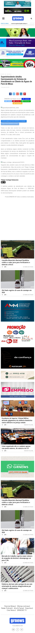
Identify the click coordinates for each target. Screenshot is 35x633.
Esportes (28, 608)
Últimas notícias (28, 267)
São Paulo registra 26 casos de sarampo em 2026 (17, 291)
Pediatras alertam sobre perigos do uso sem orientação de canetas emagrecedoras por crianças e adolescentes (17, 586)
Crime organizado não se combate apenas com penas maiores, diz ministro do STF (16, 447)
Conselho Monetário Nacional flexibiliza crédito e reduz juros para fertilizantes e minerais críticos (16, 262)
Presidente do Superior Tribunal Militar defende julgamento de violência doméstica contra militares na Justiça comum (17, 420)
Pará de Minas (6, 74)
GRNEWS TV (22, 610)
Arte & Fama (18, 608)
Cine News (11, 610)
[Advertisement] (17, 217)
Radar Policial (28, 425)
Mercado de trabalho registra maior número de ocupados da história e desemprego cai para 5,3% (17, 558)
